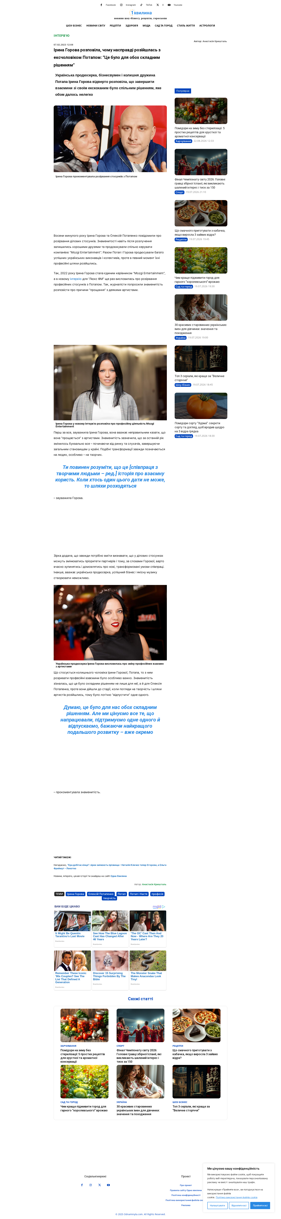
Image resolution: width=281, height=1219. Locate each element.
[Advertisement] (110, 206)
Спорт (179, 192)
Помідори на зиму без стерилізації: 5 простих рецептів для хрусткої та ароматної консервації (200, 132)
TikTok (149, 5)
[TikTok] (141, 5)
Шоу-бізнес (183, 385)
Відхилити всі (239, 1205)
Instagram (131, 5)
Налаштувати (217, 1205)
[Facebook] (101, 5)
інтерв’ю (76, 279)
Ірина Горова (75, 894)
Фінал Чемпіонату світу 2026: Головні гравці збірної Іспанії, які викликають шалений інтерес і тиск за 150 (200, 183)
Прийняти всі (260, 1205)
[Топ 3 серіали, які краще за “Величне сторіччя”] (201, 359)
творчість (109, 898)
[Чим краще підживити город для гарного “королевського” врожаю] (201, 260)
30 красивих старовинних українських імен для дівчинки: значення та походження (201, 329)
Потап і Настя (138, 894)
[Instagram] (121, 5)
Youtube (178, 5)
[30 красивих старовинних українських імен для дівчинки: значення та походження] (201, 307)
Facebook (111, 5)
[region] (238, 1187)
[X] (157, 5)
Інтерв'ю (61, 36)
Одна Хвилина (119, 876)
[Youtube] (169, 5)
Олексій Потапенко (101, 894)
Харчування (183, 141)
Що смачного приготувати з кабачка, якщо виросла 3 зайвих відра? (195, 1054)
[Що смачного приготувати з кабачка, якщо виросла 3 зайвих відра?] (201, 213)
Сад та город (184, 286)
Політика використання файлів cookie (236, 1197)
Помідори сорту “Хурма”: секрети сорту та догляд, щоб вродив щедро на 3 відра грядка (199, 427)
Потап (122, 894)
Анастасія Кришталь (215, 41)
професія (157, 894)
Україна (181, 338)
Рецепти (181, 239)
